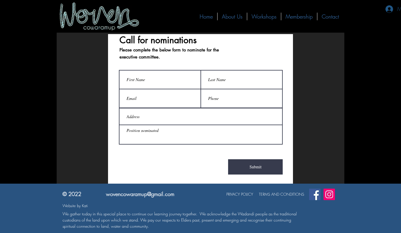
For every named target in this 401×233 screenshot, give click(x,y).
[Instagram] (329, 194)
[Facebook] (315, 194)
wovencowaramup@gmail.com (140, 193)
